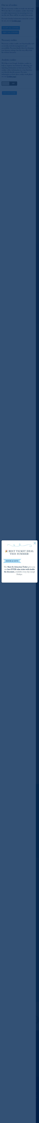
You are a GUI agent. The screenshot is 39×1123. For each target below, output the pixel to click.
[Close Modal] (35, 543)
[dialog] (19, 561)
